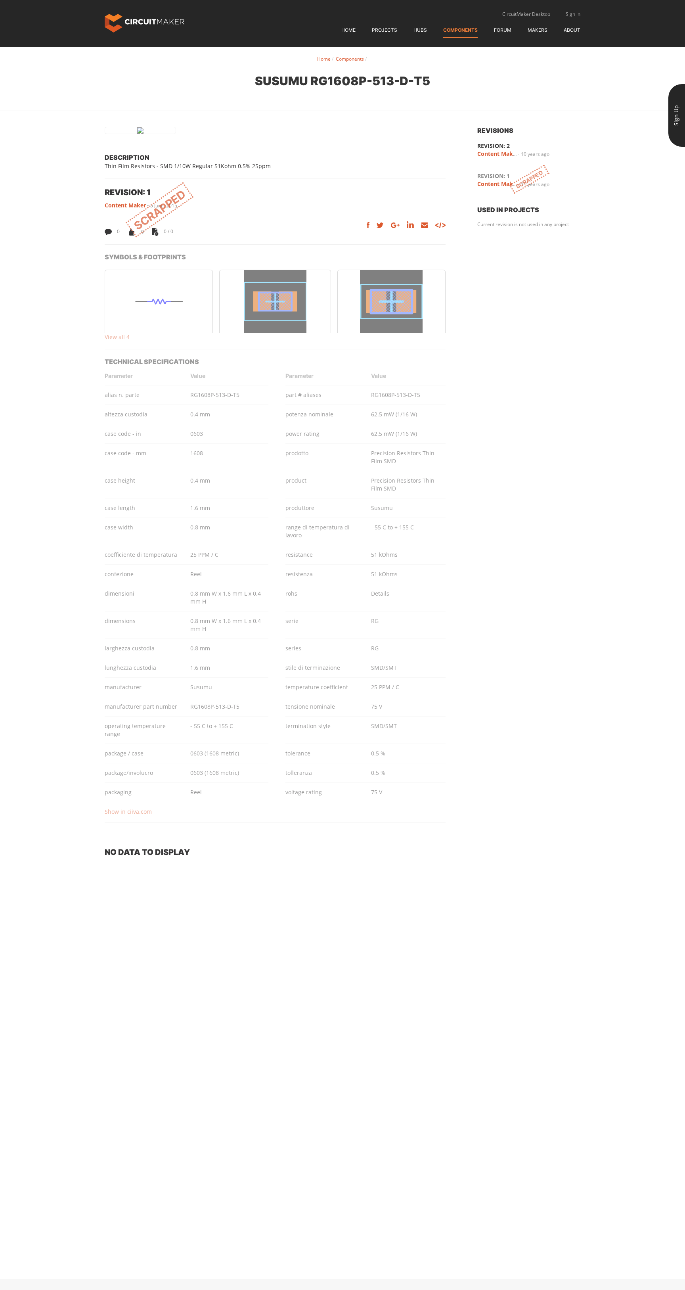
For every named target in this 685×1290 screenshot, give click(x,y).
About (572, 30)
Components (460, 30)
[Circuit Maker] (144, 22)
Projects (384, 30)
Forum (502, 30)
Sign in (573, 14)
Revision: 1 (493, 176)
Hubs (420, 30)
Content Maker (125, 205)
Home (348, 30)
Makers (537, 30)
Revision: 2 (493, 146)
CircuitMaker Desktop (526, 14)
